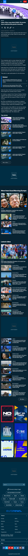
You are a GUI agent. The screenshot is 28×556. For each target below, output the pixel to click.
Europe (2, 518)
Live (25, 1)
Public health (12, 498)
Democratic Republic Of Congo (19, 287)
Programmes (3, 532)
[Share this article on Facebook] (2, 28)
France (22, 501)
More (2, 543)
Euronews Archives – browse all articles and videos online (7, 535)
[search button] (24, 484)
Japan (13, 338)
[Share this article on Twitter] (5, 28)
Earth (2, 523)
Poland (15, 501)
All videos (22, 399)
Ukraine (22, 495)
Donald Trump (22, 498)
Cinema (14, 280)
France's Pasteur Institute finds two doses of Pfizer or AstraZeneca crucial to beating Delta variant (12, 81)
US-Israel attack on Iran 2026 (14, 492)
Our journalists (18, 532)
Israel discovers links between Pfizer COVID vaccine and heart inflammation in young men (12, 86)
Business (3, 521)
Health (2, 526)
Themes (2, 515)
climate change (18, 505)
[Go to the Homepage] (4, 1)
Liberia (14, 361)
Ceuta (4, 498)
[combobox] (14, 484)
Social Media (9, 505)
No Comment (15, 302)
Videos (16, 529)
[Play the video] (14, 11)
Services (3, 539)
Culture (2, 529)
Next (16, 523)
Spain (15, 495)
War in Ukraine (7, 495)
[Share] (8, 28)
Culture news (15, 295)
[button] (6, 162)
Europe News (15, 265)
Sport (2, 259)
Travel (16, 526)
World (2, 208)
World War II (7, 501)
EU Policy (17, 521)
